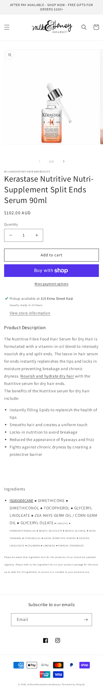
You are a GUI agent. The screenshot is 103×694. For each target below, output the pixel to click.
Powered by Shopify (73, 684)
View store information (30, 312)
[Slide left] (40, 161)
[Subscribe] (86, 619)
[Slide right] (64, 161)
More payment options (51, 284)
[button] (7, 27)
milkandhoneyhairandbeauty (44, 684)
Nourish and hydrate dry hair (47, 376)
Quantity (11, 224)
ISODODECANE (21, 500)
